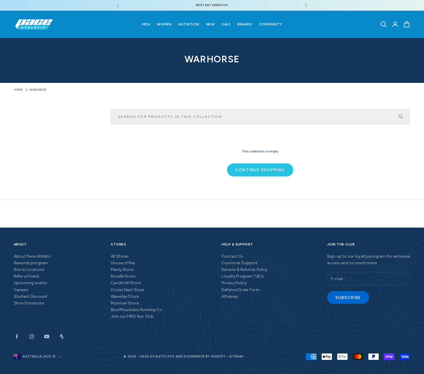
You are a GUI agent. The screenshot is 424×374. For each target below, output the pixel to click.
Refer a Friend (26, 276)
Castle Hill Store (126, 282)
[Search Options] (403, 116)
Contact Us (232, 256)
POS (171, 356)
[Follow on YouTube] (47, 336)
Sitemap (236, 356)
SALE (226, 24)
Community (270, 24)
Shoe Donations (29, 303)
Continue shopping (260, 170)
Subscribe (348, 297)
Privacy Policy (234, 282)
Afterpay (230, 296)
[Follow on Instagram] (32, 336)
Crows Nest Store (127, 289)
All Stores (120, 256)
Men (146, 24)
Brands (244, 24)
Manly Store (122, 269)
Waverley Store (125, 296)
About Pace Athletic (32, 256)
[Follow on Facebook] (17, 336)
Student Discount (31, 296)
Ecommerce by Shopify (204, 356)
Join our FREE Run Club (132, 316)
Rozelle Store (123, 276)
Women (164, 24)
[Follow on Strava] (62, 336)
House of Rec (123, 263)
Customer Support (240, 263)
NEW (210, 24)
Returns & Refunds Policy (244, 269)
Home (18, 90)
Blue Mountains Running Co (136, 309)
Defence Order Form (241, 289)
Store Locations (29, 269)
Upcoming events (30, 282)
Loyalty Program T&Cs (243, 276)
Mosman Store (125, 303)
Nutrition (188, 24)
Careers (21, 289)
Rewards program (31, 263)
